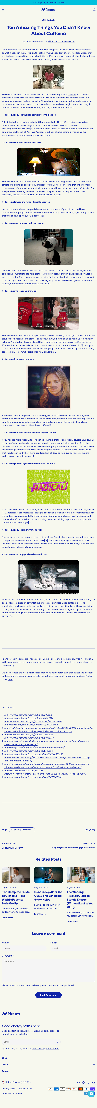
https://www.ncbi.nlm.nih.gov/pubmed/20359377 (29, 737)
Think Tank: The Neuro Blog (61, 41)
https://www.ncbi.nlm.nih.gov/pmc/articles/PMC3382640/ (33, 777)
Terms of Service (13, 1093)
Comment (8, 955)
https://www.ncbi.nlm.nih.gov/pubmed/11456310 (28, 714)
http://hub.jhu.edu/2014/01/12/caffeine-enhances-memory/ (34, 747)
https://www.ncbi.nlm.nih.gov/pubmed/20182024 (28, 718)
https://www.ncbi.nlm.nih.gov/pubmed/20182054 (28, 734)
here (10, 679)
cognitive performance (21, 830)
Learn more (7, 917)
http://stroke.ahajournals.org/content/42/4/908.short (31, 724)
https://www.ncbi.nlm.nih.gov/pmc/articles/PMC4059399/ (33, 754)
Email (53, 942)
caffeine (72, 94)
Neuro (20, 658)
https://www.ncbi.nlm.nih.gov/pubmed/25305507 (29, 750)
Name (5, 942)
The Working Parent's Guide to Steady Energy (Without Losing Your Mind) (81, 899)
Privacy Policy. (52, 1048)
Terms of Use (38, 1048)
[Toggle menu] (2, 9)
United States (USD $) (17, 1082)
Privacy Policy (9, 1088)
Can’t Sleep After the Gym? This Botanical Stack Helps (48, 896)
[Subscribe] (57, 1042)
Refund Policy (25, 1088)
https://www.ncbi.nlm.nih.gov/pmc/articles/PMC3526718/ (33, 721)
